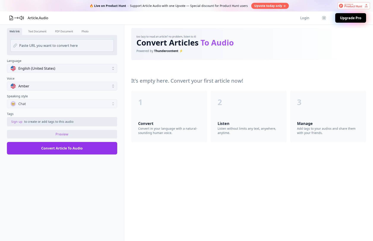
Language (14, 61)
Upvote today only (270, 6)
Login (304, 18)
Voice (10, 78)
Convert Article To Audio (62, 148)
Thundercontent (166, 51)
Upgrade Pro (350, 18)
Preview (61, 134)
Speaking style (17, 96)
